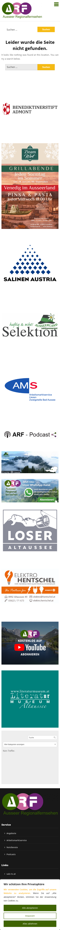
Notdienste (12, 847)
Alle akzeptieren (30, 907)
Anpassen (30, 915)
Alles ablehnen (30, 923)
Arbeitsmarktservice (17, 840)
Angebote (11, 833)
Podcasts (11, 854)
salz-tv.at (11, 873)
